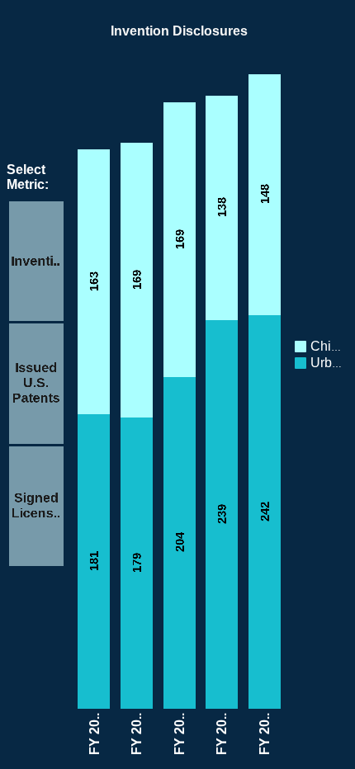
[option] (318, 346)
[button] (338, 344)
